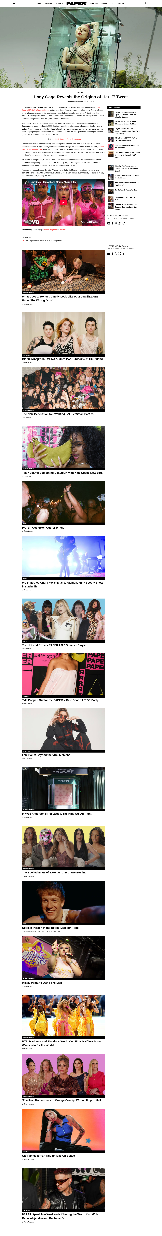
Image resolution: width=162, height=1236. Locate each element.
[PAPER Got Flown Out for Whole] (63, 502)
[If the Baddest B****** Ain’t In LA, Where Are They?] (111, 139)
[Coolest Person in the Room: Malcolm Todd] (63, 902)
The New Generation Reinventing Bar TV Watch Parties (58, 414)
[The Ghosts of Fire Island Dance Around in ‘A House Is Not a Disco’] (111, 154)
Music (39, 3)
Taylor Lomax (28, 304)
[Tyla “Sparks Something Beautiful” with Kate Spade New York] (63, 447)
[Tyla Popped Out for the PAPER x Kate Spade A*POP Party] (63, 674)
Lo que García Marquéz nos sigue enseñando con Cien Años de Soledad (125, 114)
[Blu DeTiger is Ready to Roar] (111, 191)
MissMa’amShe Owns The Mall (42, 982)
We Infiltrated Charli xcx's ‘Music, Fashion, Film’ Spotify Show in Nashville (62, 584)
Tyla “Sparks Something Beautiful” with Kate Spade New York (62, 472)
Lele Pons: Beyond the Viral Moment (46, 755)
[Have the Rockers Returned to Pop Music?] (111, 184)
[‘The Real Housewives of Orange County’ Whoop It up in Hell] (63, 1074)
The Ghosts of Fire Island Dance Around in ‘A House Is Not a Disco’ (127, 155)
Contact (116, 218)
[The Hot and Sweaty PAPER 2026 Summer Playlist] (63, 619)
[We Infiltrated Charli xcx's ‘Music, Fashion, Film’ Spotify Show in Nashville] (63, 556)
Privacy (125, 218)
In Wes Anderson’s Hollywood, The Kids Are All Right (56, 813)
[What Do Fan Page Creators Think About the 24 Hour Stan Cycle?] (111, 167)
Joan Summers (29, 876)
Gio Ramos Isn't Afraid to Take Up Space (48, 1155)
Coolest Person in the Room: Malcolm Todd (50, 927)
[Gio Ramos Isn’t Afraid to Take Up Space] (63, 1129)
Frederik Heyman (50, 230)
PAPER (63, 230)
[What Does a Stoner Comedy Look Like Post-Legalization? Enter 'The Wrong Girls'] (63, 270)
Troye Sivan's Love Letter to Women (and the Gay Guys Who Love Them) (127, 131)
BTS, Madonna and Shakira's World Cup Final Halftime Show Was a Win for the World (61, 1043)
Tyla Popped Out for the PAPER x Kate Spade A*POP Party (60, 700)
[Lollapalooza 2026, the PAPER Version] (111, 199)
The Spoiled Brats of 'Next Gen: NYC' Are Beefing (54, 872)
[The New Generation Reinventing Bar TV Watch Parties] (63, 388)
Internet (104, 3)
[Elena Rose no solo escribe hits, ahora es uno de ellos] (111, 123)
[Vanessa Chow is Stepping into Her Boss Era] (111, 147)
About (109, 218)
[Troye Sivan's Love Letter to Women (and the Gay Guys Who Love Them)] (111, 130)
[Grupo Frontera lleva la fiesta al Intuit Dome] (111, 177)
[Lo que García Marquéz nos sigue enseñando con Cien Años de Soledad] (111, 114)
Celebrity (59, 3)
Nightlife (94, 3)
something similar (35, 149)
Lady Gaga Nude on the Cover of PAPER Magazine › (43, 241)
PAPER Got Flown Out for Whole (43, 527)
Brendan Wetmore (76, 101)
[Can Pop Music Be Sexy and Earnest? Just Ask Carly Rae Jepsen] (111, 206)
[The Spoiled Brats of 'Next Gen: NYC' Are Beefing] (63, 846)
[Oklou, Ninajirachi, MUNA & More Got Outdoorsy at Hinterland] (63, 333)
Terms (131, 218)
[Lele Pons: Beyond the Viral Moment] (63, 729)
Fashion (48, 3)
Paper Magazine (29, 1222)
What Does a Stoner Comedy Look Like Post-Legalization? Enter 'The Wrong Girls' (60, 298)
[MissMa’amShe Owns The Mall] (63, 957)
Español (121, 3)
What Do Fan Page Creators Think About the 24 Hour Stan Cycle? (126, 168)
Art (113, 3)
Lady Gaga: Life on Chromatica (68, 139)
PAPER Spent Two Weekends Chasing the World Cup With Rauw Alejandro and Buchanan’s (60, 1216)
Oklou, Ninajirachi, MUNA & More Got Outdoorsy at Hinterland (62, 359)
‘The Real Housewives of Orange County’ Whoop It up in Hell (61, 1100)
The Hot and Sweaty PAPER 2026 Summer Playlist (54, 645)
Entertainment (28, 292)
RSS (121, 218)
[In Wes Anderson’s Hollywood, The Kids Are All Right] (63, 788)
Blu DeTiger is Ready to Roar (126, 190)
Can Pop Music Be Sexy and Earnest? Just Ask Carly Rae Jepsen (126, 207)
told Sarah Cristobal (38, 110)
